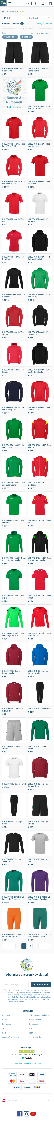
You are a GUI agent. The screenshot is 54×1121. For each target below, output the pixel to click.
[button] (14, 92)
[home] (3, 11)
